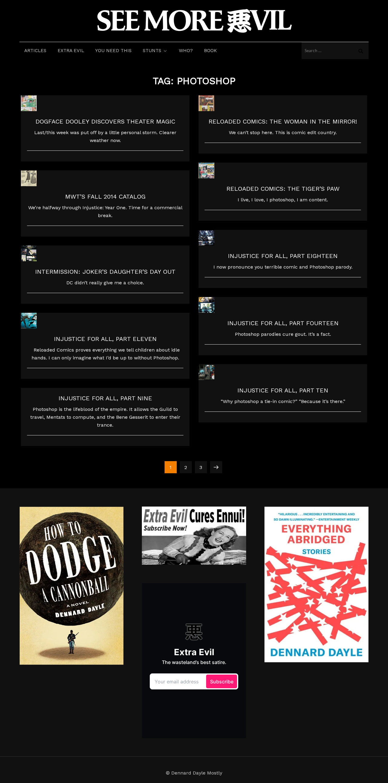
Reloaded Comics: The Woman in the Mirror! (283, 121)
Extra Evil (71, 50)
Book (210, 50)
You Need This (113, 50)
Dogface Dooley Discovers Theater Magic (105, 121)
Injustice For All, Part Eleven (105, 338)
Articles (35, 50)
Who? (186, 50)
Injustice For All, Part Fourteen (283, 323)
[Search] (361, 50)
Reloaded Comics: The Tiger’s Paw (283, 188)
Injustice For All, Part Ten (282, 390)
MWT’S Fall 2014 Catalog (105, 196)
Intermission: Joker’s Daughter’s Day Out (105, 271)
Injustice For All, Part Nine (105, 398)
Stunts (152, 50)
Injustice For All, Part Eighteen (283, 255)
